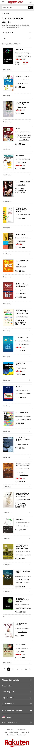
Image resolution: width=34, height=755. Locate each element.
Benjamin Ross (22, 555)
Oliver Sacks (21, 241)
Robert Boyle (21, 185)
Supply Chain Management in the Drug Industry (22, 285)
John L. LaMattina (23, 344)
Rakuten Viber (21, 729)
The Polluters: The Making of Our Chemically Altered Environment (22, 547)
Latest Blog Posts (8, 692)
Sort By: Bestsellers (9, 33)
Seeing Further (20, 644)
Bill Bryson (21, 651)
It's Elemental (20, 155)
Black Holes (19, 49)
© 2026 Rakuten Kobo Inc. (10, 722)
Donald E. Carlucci (23, 393)
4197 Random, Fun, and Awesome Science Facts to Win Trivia (23, 312)
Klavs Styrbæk (22, 135)
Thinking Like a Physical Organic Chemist (21, 209)
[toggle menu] (3, 2)
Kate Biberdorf (22, 162)
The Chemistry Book (22, 260)
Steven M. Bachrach (24, 214)
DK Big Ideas (23, 266)
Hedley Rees (21, 293)
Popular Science (24, 475)
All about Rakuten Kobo (10, 680)
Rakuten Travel (24, 732)
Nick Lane (21, 472)
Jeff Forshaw (28, 56)
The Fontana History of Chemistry (22, 103)
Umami (18, 128)
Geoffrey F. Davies (23, 579)
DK (18, 264)
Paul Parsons (22, 419)
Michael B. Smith (23, 526)
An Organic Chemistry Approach (23, 522)
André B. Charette (27, 608)
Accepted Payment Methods (12, 710)
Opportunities (7, 686)
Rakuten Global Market (11, 732)
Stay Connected (7, 698)
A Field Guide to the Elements (23, 416)
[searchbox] (17, 7)
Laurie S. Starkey (23, 444)
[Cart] (30, 2)
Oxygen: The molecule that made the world (23, 464)
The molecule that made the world (24, 468)
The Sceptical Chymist (23, 181)
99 (26, 669)
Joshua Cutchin (22, 632)
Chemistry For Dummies (20, 364)
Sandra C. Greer (22, 83)
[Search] (30, 7)
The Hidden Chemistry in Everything (24, 159)
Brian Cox (20, 56)
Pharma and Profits (22, 337)
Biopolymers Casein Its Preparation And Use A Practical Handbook (22, 495)
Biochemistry (20, 519)
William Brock (22, 107)
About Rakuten (21, 735)
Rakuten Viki (11, 729)
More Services (11, 735)
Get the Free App (8, 703)
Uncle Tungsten (21, 234)
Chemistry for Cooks (22, 76)
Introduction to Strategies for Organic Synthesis (23, 439)
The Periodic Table (22, 412)
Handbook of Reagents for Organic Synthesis (23, 599)
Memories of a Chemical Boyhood (24, 237)
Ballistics (19, 387)
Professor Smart (22, 316)
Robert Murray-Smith (24, 499)
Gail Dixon (29, 419)
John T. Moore (22, 368)
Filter (4, 39)
